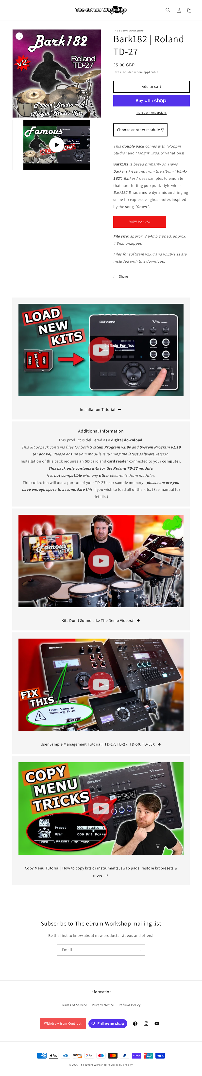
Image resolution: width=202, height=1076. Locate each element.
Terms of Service (74, 1005)
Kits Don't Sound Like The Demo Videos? (98, 620)
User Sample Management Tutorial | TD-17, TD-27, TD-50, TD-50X (98, 744)
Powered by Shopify (120, 1064)
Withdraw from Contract (63, 1023)
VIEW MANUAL (140, 222)
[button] (10, 10)
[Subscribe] (139, 950)
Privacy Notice (103, 1005)
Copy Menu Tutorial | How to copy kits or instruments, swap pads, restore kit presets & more (101, 872)
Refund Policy (130, 1005)
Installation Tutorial (98, 409)
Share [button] (123, 276)
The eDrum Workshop (93, 1064)
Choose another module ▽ (140, 129)
